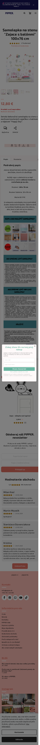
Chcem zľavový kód (19, 369)
